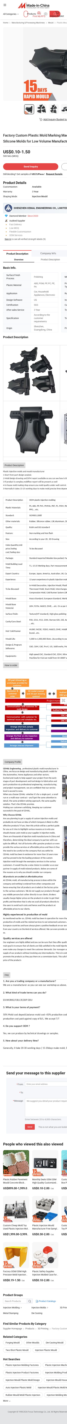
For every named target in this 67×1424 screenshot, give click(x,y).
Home (5, 22)
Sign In (8, 239)
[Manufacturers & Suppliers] (33, 5)
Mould (50, 22)
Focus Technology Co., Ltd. (39, 1411)
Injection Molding (11, 1307)
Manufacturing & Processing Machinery (28, 22)
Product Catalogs (47, 1301)
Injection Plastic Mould (46, 1350)
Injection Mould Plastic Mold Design (23, 1379)
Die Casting (36, 1313)
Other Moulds (32, 1342)
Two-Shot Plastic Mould (17, 1350)
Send (29, 1126)
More (6, 1400)
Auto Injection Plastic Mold (18, 1387)
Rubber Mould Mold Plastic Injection (23, 1394)
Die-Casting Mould (54, 1342)
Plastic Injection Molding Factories (22, 1365)
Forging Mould (13, 1342)
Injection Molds (38, 1307)
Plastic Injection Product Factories (22, 1372)
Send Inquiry (31, 166)
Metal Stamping (10, 1313)
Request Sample (54, 174)
